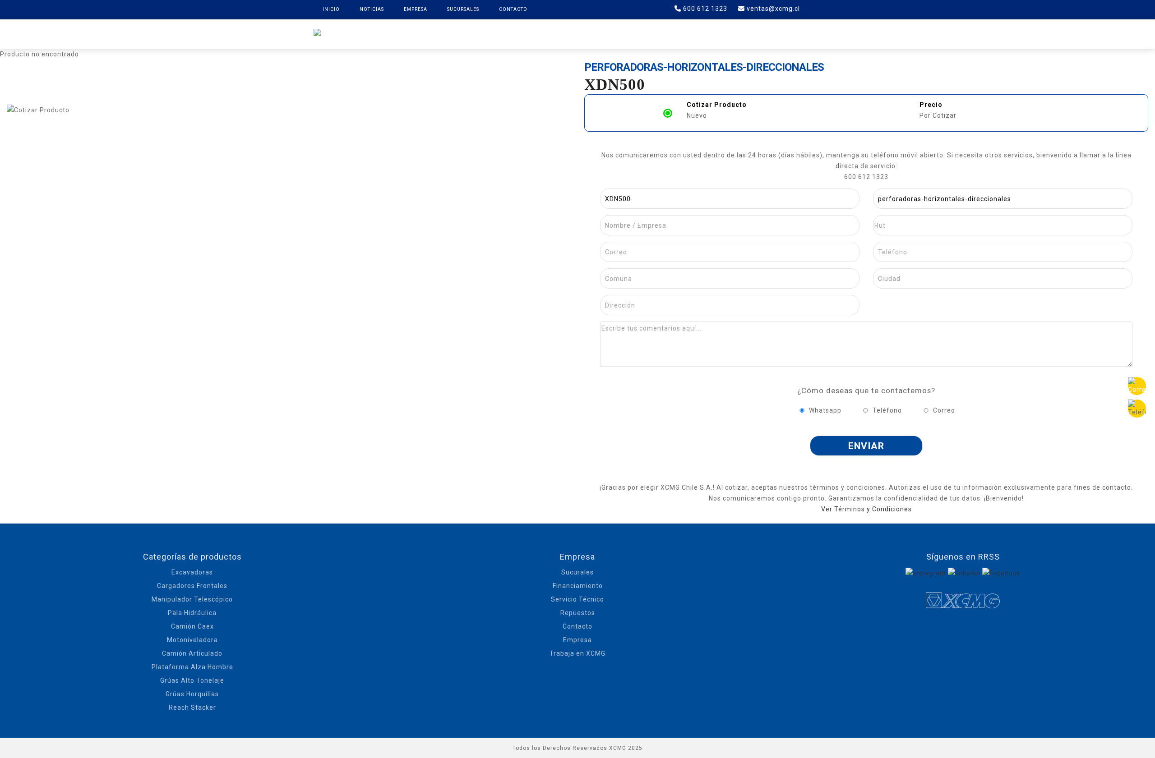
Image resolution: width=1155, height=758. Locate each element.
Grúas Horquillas (192, 694)
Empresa (415, 9)
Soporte (673, 33)
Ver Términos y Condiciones (866, 509)
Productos (495, 33)
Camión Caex (192, 626)
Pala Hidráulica (192, 612)
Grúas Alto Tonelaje (192, 680)
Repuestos (621, 33)
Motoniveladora (192, 639)
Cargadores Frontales (192, 585)
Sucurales (577, 572)
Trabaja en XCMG (577, 653)
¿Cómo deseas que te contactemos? (866, 390)
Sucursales (463, 9)
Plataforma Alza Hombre (192, 667)
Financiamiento (578, 585)
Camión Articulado (192, 653)
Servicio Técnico (577, 599)
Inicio (331, 9)
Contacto (513, 9)
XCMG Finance (559, 33)
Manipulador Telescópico (192, 599)
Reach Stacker (192, 707)
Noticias (372, 9)
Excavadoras (192, 572)
